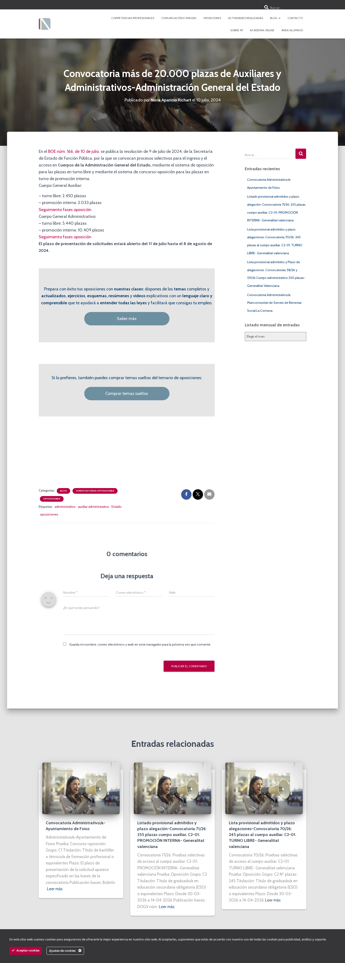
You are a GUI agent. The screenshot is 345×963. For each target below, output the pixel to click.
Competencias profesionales (132, 18)
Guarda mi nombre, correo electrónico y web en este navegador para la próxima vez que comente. (140, 644)
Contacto (295, 18)
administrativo (65, 507)
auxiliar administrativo (93, 507)
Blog (274, 18)
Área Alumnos (292, 30)
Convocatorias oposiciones (95, 490)
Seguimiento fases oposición (65, 209)
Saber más (127, 318)
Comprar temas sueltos (126, 393)
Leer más (55, 888)
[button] (279, 18)
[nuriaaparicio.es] (44, 24)
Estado (116, 507)
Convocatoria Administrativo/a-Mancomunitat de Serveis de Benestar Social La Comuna (274, 303)
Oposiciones (212, 18)
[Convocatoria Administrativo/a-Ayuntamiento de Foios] (81, 788)
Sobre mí (236, 30)
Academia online (262, 30)
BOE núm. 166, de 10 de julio (73, 151)
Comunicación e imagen (178, 18)
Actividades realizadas (245, 18)
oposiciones (49, 514)
